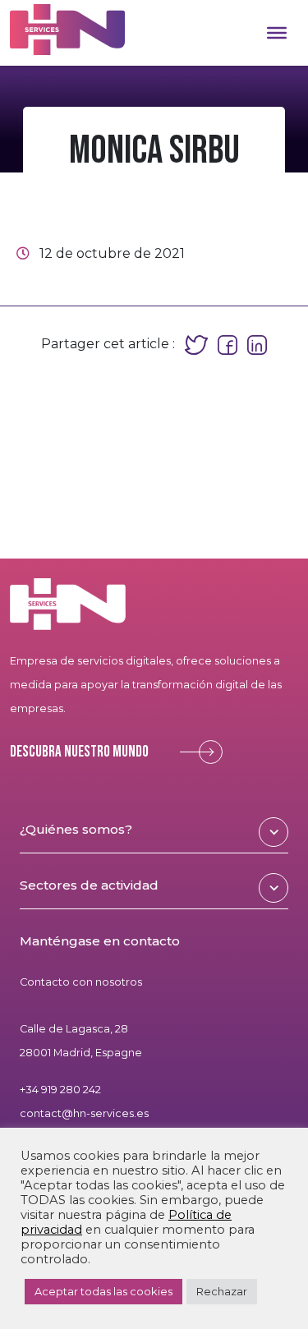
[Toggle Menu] (277, 33)
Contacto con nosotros (81, 982)
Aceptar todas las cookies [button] (103, 1291)
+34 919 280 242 (60, 1089)
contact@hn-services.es (84, 1113)
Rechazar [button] (221, 1291)
